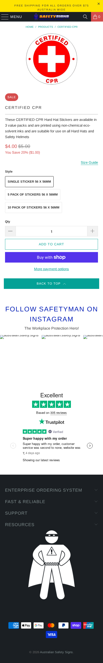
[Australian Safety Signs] (51, 17)
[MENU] (3, 17)
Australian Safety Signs (56, 652)
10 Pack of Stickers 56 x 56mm (33, 207)
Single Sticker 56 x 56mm (29, 181)
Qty (7, 221)
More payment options (51, 269)
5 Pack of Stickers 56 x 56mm (33, 194)
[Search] (85, 17)
